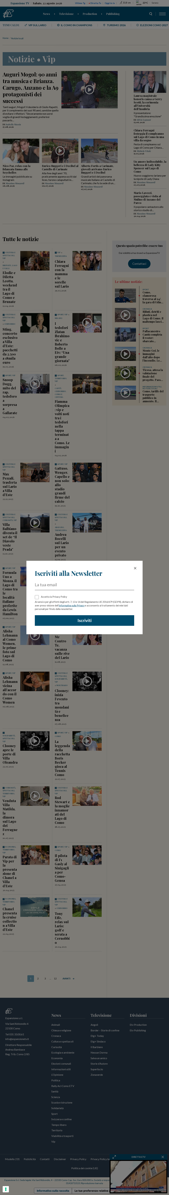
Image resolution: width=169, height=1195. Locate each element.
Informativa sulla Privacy (71, 605)
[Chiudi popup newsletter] (135, 568)
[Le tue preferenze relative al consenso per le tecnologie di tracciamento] (6, 1189)
